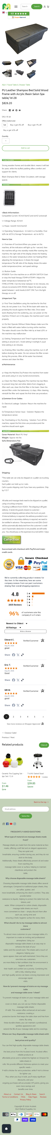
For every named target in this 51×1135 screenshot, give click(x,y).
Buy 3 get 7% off (34, 125)
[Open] (6, 1128)
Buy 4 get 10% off (10, 130)
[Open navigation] (16, 7)
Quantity (5, 136)
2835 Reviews (17, 605)
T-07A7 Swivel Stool (35, 773)
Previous (5, 737)
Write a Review (25, 631)
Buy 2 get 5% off (17, 125)
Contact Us (18, 1094)
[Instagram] (14, 823)
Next (13, 737)
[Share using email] (20, 110)
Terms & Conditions (10, 1097)
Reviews (43, 1097)
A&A (4, 84)
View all (44, 745)
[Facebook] (7, 823)
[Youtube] (11, 823)
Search (42, 1094)
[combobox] (26, 6)
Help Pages (32, 1097)
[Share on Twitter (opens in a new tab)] (18, 655)
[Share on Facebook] (10, 110)
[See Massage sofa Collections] (12, 544)
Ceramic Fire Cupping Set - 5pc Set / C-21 (12, 775)
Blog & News (31, 1094)
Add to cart (25, 148)
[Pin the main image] (16, 110)
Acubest (33, 1106)
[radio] (36, 593)
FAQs (23, 1097)
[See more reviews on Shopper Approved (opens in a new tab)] (22, 655)
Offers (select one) (8, 121)
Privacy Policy (25, 1099)
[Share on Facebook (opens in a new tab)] (13, 655)
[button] (5, 12)
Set (4, 125)
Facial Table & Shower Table (18, 84)
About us (7, 1094)
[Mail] (4, 823)
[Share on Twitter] (13, 110)
